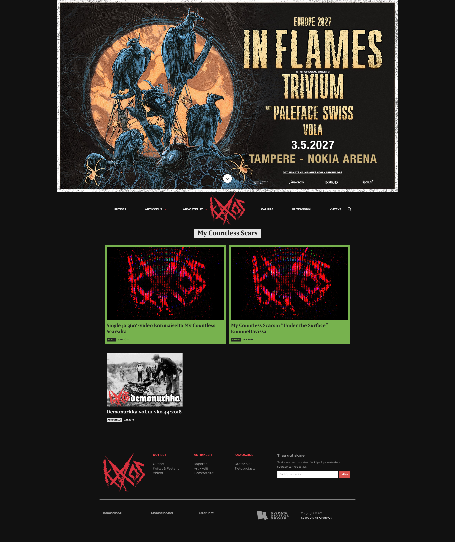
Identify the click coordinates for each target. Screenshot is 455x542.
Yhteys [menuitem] (335, 209)
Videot (158, 473)
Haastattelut (204, 473)
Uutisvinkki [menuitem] (301, 209)
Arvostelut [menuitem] (193, 209)
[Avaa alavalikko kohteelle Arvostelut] (206, 209)
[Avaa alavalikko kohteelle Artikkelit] (166, 209)
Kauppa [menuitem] (267, 209)
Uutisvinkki (243, 464)
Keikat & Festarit (166, 468)
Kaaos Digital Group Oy (316, 517)
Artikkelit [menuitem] (153, 209)
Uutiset (159, 464)
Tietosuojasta (245, 468)
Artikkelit (201, 468)
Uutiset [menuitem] (120, 209)
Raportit (200, 464)
